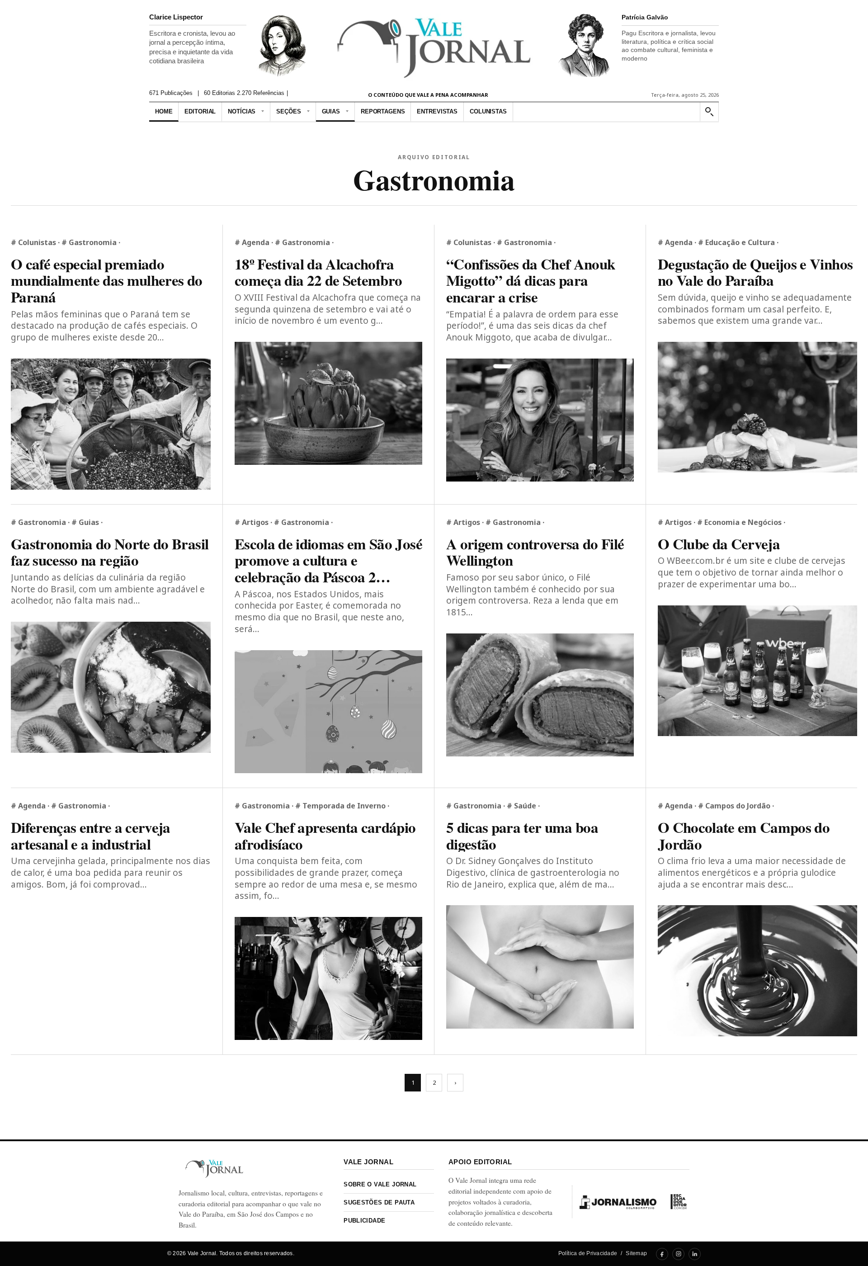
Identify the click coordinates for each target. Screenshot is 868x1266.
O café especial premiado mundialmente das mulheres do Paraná (107, 280)
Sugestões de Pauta (379, 1202)
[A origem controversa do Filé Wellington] (540, 694)
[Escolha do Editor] (678, 1202)
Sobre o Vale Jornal (380, 1184)
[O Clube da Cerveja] (757, 670)
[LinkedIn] (695, 1254)
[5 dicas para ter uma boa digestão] (540, 966)
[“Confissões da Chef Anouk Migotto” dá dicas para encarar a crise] (540, 420)
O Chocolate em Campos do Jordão (744, 835)
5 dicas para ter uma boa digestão (522, 835)
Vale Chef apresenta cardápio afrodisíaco (325, 835)
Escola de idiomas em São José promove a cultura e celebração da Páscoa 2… (328, 560)
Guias (331, 111)
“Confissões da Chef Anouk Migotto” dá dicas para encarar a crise (530, 280)
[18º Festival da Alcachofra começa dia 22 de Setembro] (328, 403)
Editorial (200, 111)
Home (163, 111)
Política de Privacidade (588, 1253)
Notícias (241, 111)
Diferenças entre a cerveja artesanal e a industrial (90, 835)
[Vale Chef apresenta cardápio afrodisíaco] (328, 978)
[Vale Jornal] (214, 1168)
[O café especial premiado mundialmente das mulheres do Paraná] (111, 424)
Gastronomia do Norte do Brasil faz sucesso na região (109, 551)
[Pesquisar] (708, 112)
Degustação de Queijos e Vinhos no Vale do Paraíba (755, 271)
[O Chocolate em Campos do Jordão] (757, 970)
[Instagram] (678, 1254)
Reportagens (383, 111)
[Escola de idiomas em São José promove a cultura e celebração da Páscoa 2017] (328, 711)
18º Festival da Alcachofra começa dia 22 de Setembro (318, 271)
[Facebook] (662, 1254)
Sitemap (636, 1253)
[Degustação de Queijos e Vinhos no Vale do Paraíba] (757, 407)
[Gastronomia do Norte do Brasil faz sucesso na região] (111, 687)
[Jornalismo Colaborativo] (618, 1202)
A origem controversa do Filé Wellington (535, 551)
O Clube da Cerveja (719, 543)
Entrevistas (437, 111)
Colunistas (488, 111)
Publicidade (364, 1220)
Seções (288, 111)
